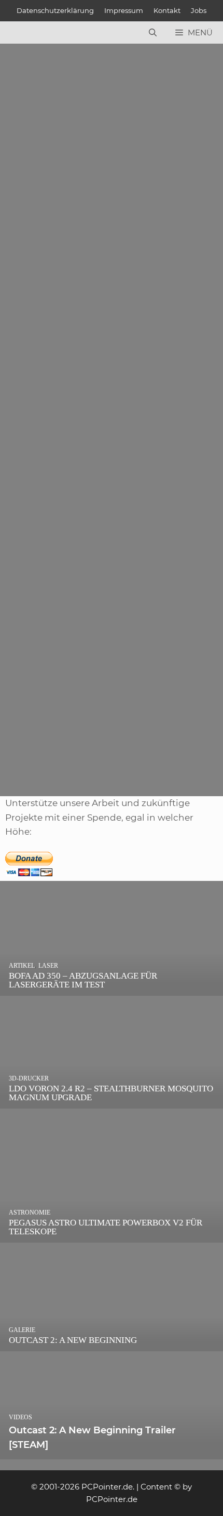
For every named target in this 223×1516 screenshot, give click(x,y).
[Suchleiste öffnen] (153, 33)
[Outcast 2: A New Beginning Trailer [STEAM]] (111, 1452)
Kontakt (167, 10)
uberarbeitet (76, 757)
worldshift (122, 335)
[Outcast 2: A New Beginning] (111, 1343)
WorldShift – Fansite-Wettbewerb (79, 250)
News (33, 321)
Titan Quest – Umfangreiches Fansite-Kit (93, 522)
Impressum (123, 10)
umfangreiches (129, 597)
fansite (36, 335)
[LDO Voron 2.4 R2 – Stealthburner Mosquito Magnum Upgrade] (111, 1101)
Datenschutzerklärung (55, 10)
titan (87, 597)
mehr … (27, 293)
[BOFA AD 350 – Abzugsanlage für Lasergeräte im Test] (111, 988)
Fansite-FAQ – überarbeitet (65, 672)
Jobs (198, 10)
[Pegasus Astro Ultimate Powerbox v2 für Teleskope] (111, 1235)
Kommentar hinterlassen (58, 238)
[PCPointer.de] (31, 33)
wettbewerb (76, 335)
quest (63, 597)
